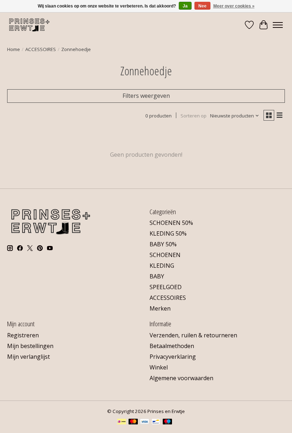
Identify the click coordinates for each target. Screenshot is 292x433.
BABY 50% (163, 244)
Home (13, 49)
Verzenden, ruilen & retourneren (193, 335)
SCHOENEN (165, 255)
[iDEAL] (121, 422)
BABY (157, 276)
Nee (202, 6)
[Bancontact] (155, 422)
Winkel (159, 367)
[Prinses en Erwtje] (29, 24)
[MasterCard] (133, 422)
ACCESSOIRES (40, 49)
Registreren (23, 335)
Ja (185, 6)
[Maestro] (167, 422)
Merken (160, 308)
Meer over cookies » (234, 6)
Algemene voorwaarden (181, 378)
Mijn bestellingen (30, 346)
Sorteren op (194, 115)
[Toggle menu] (278, 25)
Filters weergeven (146, 96)
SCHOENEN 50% (171, 223)
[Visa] (144, 422)
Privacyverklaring (173, 357)
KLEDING (162, 266)
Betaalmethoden (172, 346)
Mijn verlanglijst (28, 357)
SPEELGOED (166, 287)
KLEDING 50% (168, 233)
